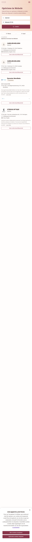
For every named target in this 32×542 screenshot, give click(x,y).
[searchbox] (16, 18)
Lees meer (8, 94)
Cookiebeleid (15, 527)
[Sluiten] (30, 510)
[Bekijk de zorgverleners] (16, 99)
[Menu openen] (29, 2)
